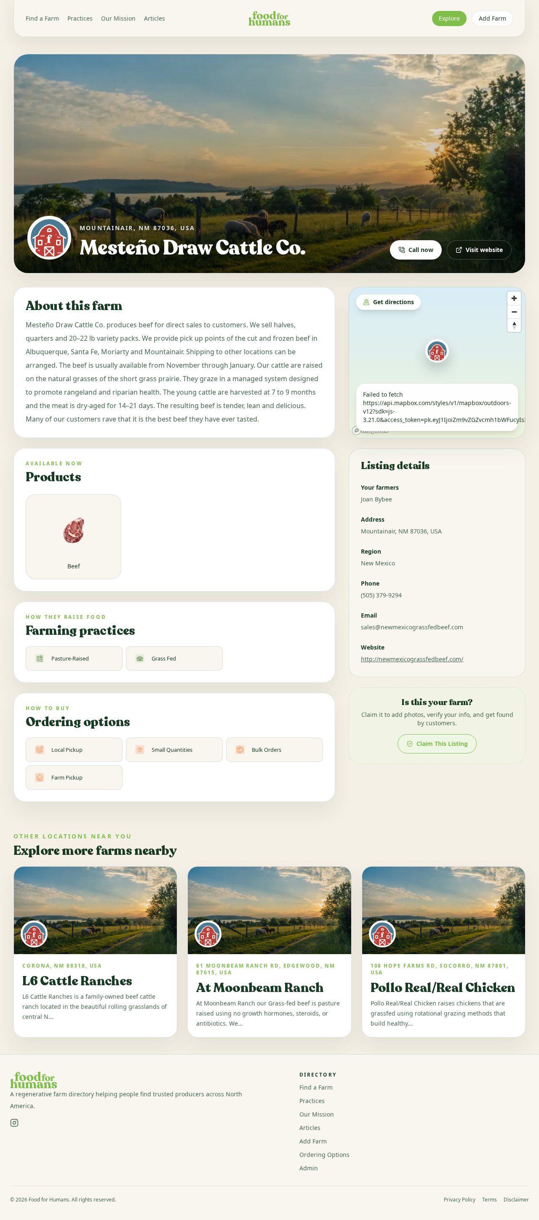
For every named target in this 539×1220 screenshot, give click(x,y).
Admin (308, 1168)
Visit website (484, 250)
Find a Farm (42, 18)
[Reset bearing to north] (514, 325)
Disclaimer (516, 1199)
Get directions (393, 302)
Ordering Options (324, 1155)
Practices (80, 18)
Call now (420, 250)
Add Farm (492, 18)
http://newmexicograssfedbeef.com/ (412, 659)
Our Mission (118, 18)
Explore (449, 18)
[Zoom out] (514, 311)
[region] (437, 362)
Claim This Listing (442, 744)
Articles (154, 18)
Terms (489, 1199)
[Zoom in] (514, 298)
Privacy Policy (459, 1199)
